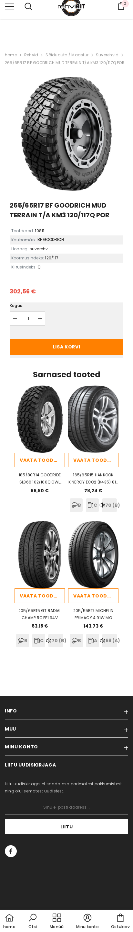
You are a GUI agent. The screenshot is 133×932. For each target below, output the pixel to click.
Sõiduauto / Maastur (67, 55)
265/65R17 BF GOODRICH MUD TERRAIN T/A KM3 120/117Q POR (65, 62)
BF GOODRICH (50, 239)
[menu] (9, 6)
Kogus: (16, 305)
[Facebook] (11, 851)
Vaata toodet (40, 460)
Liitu (66, 827)
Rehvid (31, 55)
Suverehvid (107, 55)
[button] (32, 921)
